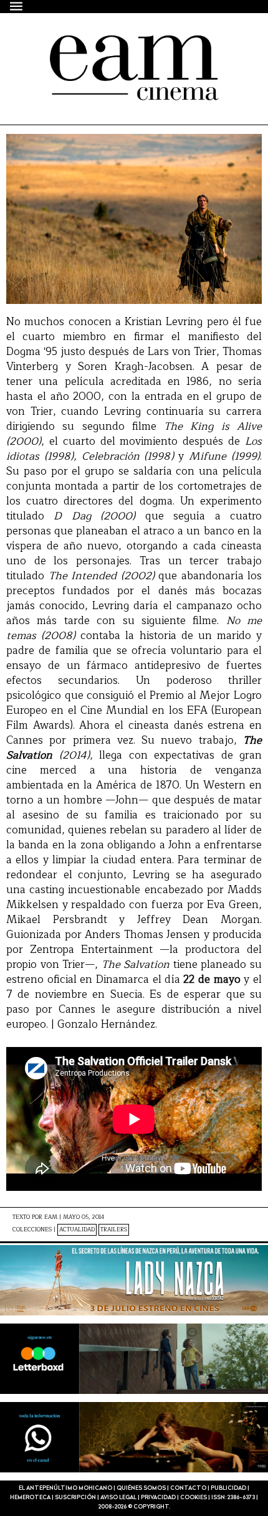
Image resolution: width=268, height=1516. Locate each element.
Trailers (113, 1229)
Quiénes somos (141, 1488)
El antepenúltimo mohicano (114, 46)
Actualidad (77, 1229)
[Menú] (17, 6)
